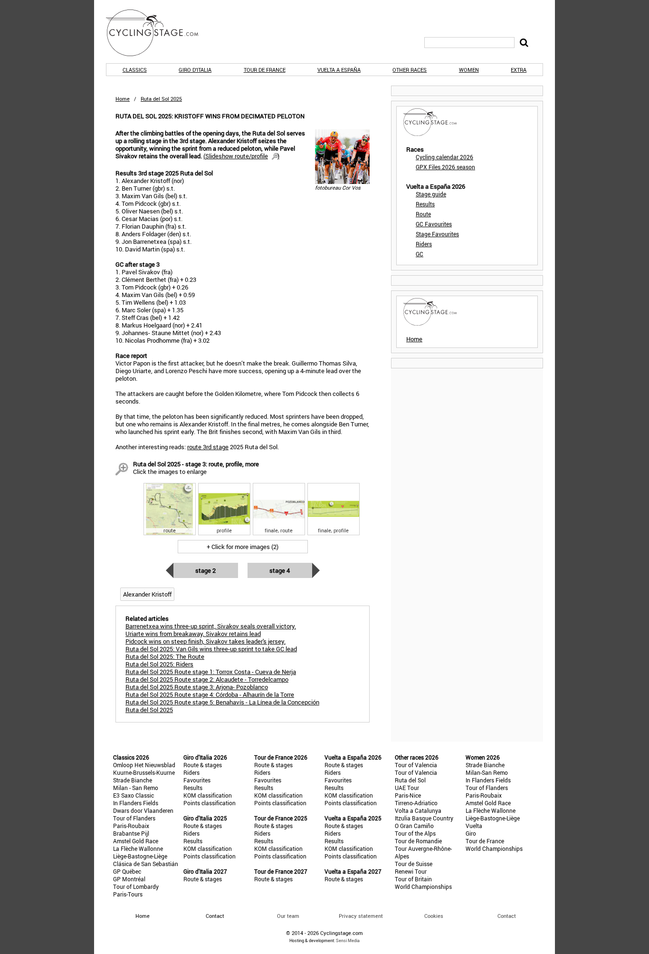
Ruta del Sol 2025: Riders (159, 664)
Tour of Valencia (416, 765)
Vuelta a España (339, 69)
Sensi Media (348, 940)
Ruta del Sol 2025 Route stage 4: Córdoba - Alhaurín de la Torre (209, 694)
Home (122, 98)
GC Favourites (434, 224)
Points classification (209, 803)
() (241, 156)
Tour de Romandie (418, 841)
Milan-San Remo (487, 772)
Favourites (196, 780)
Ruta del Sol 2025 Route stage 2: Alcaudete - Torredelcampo (206, 679)
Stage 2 (205, 570)
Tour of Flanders (134, 818)
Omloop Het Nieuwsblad (144, 765)
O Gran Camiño (414, 825)
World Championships (423, 886)
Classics (135, 69)
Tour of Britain (413, 879)
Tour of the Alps (415, 833)
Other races (409, 69)
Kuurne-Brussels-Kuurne (144, 772)
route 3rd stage (208, 447)
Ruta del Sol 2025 (149, 709)
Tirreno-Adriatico (416, 803)
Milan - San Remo (135, 787)
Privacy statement (361, 915)
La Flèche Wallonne (138, 848)
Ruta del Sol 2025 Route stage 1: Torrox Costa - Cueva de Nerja (210, 671)
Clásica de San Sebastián (145, 863)
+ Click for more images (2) (242, 546)
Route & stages (202, 765)
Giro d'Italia (195, 69)
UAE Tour (407, 787)
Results (425, 204)
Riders (424, 244)
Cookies (433, 915)
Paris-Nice (408, 795)
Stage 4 (279, 570)
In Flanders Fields (135, 803)
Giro (471, 833)
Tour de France (265, 69)
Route (423, 214)
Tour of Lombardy (136, 886)
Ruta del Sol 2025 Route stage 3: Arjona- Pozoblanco (196, 687)
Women (469, 69)
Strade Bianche (132, 780)
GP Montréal (129, 879)
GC (419, 254)
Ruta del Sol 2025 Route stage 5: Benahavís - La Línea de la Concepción (222, 702)
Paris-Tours (128, 894)
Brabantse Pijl (131, 833)
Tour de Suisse (413, 863)
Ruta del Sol (410, 780)
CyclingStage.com (158, 33)
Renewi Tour (411, 871)
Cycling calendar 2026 (444, 157)
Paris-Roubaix (131, 825)
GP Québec (127, 871)
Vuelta (474, 825)
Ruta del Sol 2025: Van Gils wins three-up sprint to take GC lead (211, 649)
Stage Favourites (437, 234)
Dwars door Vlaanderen (143, 810)
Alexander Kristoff (147, 594)
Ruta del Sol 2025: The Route (164, 656)
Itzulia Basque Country (424, 818)
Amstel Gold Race (135, 841)
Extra (518, 69)
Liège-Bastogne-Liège (140, 856)
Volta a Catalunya (418, 810)
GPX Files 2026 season (445, 167)
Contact (506, 915)
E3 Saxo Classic (133, 795)
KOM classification (207, 795)
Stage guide (431, 194)
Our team (288, 915)
